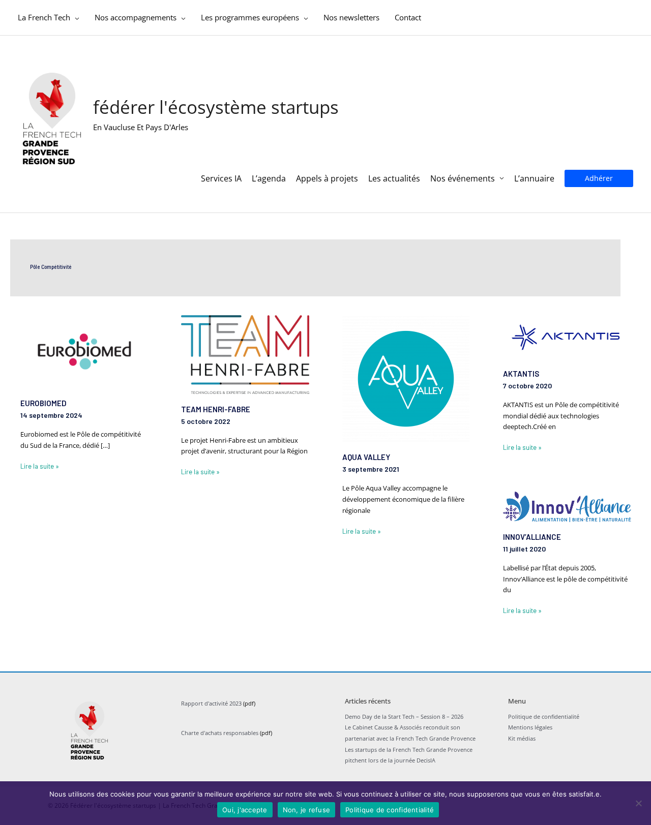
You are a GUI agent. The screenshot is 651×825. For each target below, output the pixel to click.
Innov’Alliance (532, 536)
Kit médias (522, 738)
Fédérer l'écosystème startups (216, 107)
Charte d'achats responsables (219, 733)
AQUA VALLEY (366, 457)
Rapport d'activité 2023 (211, 703)
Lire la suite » (39, 465)
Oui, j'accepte (245, 810)
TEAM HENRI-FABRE (215, 409)
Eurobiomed (43, 403)
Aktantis (521, 373)
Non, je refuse (307, 810)
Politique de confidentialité (543, 716)
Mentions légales (530, 727)
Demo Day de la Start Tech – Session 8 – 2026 (404, 716)
